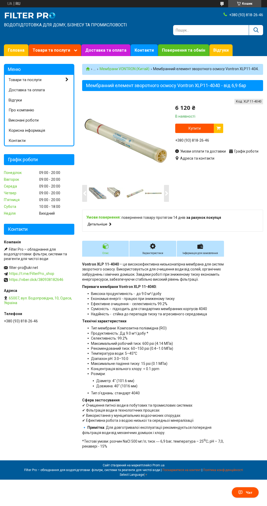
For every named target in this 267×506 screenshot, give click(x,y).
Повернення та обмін (183, 50)
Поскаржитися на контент (181, 470)
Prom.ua (159, 465)
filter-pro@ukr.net (23, 268)
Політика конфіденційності (223, 470)
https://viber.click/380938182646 (36, 280)
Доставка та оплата (105, 50)
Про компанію (21, 110)
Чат (249, 492)
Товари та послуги (51, 50)
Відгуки (221, 50)
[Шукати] (256, 30)
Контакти (144, 50)
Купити (195, 128)
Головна (16, 50)
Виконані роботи (24, 120)
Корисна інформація (27, 130)
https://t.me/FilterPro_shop (31, 274)
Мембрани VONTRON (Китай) (124, 69)
